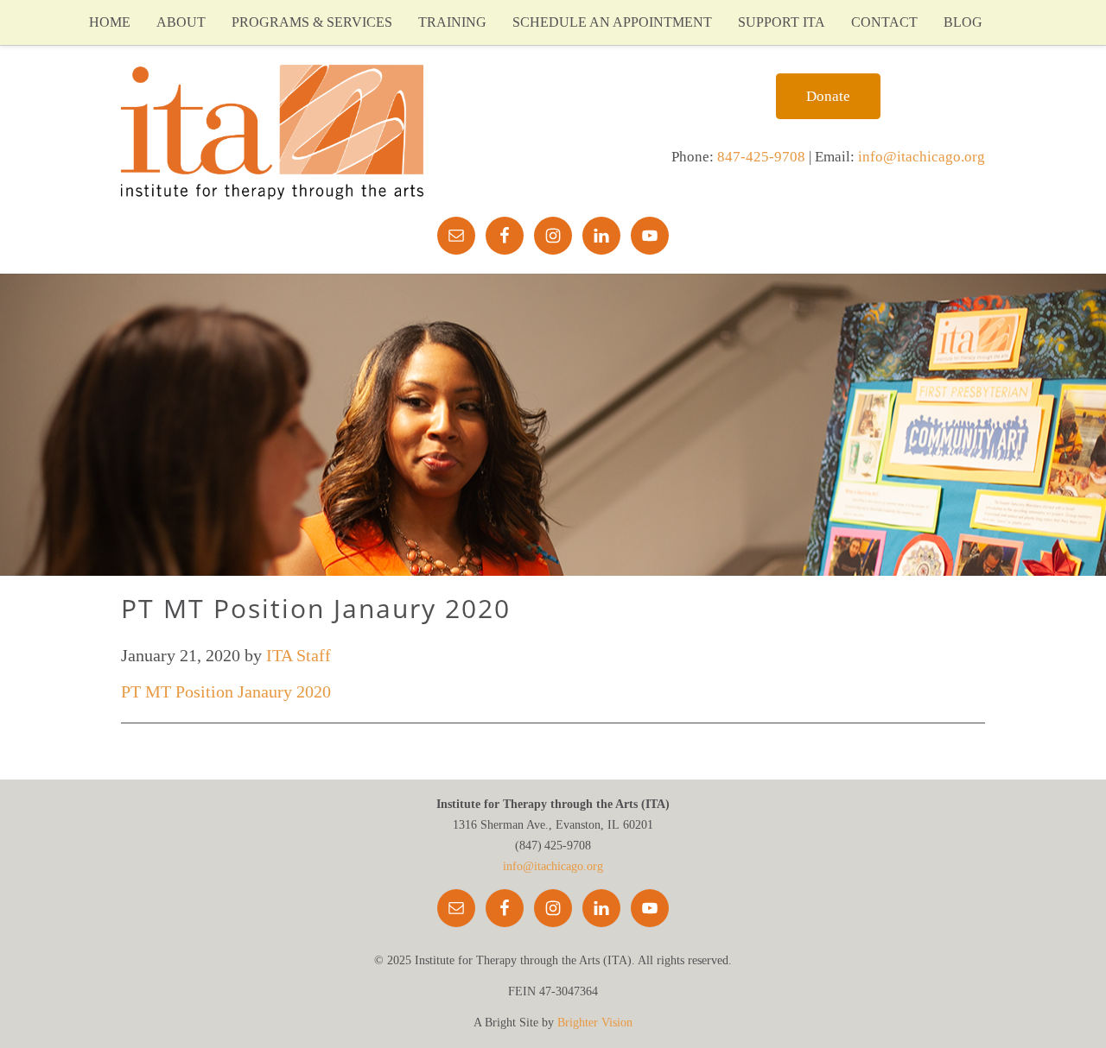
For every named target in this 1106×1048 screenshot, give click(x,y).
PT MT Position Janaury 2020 (226, 691)
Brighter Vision (594, 1022)
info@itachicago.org (921, 156)
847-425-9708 (761, 156)
